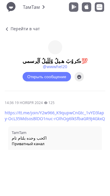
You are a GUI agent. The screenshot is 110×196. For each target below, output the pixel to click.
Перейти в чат (24, 28)
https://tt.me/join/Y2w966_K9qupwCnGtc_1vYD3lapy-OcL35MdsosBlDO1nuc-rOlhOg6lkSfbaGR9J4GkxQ (55, 115)
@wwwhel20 (55, 66)
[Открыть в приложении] (79, 76)
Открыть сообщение (46, 76)
